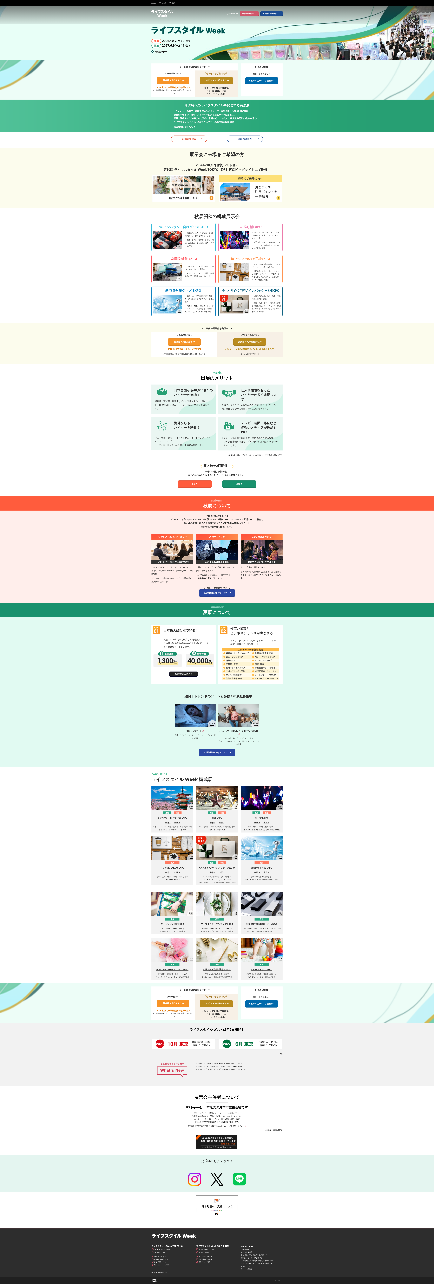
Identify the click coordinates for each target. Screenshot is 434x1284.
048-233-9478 (160, 1262)
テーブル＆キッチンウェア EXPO (217, 924)
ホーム (153, 3)
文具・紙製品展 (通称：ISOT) (217, 969)
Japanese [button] (232, 13)
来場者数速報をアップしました (230, 1063)
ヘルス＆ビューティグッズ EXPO (172, 969)
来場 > (167, 822)
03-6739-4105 (204, 1262)
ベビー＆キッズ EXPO (261, 969)
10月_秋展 (162, 3)
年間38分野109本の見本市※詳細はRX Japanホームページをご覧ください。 (216, 1126)
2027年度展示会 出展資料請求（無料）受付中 (224, 1066)
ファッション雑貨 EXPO (172, 924)
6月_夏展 (172, 3)
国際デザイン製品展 (261, 924)
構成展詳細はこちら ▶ (185, 126)
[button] (249, 13)
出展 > (177, 822)
